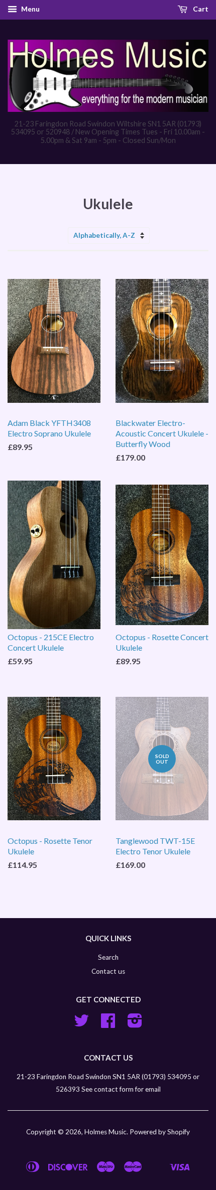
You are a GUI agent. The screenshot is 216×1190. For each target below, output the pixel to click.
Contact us (108, 971)
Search (108, 957)
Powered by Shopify (160, 1132)
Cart (199, 9)
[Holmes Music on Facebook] (108, 1024)
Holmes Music (105, 1132)
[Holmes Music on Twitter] (81, 1024)
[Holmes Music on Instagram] (135, 1024)
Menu (30, 9)
